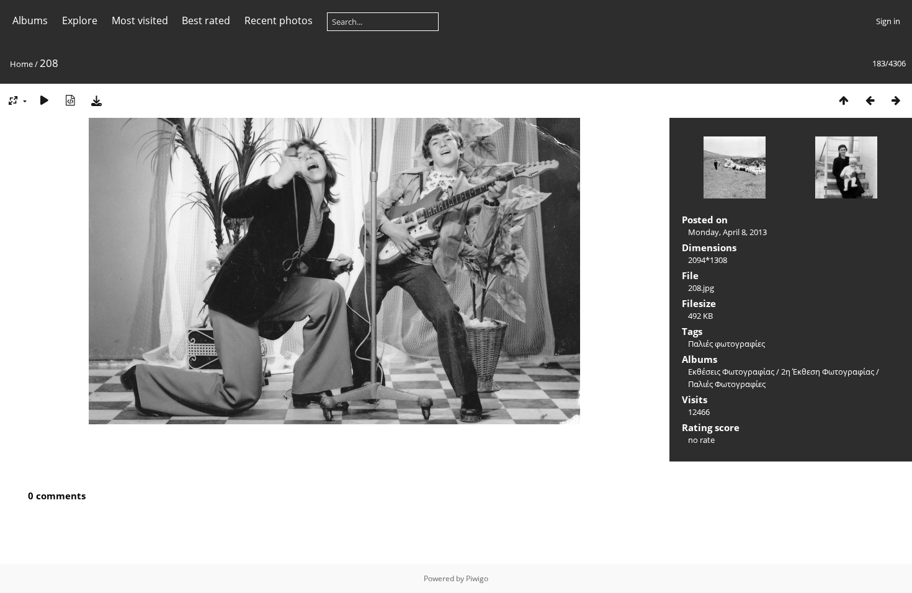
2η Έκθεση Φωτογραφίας (827, 371)
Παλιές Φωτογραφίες (727, 384)
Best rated (206, 20)
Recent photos (278, 20)
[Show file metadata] (70, 100)
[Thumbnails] (844, 100)
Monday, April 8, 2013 (727, 232)
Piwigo (477, 578)
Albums (30, 20)
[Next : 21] (896, 100)
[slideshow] (44, 100)
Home (21, 63)
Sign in (888, 21)
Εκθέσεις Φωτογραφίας (731, 371)
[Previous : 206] (870, 100)
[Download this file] (96, 100)
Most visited (140, 20)
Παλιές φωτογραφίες (726, 343)
